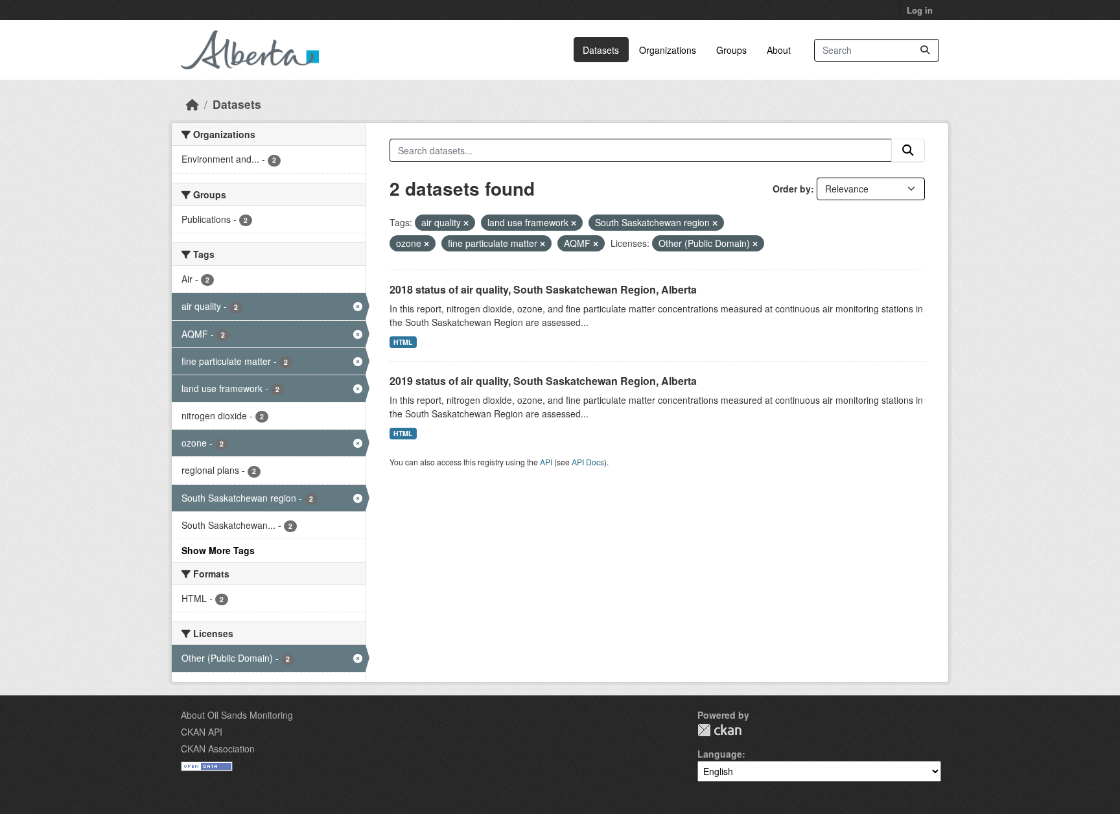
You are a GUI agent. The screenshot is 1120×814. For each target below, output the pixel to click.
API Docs (588, 461)
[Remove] (466, 223)
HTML (402, 342)
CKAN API (201, 731)
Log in (920, 10)
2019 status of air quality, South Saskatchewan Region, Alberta (543, 380)
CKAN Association (218, 748)
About (779, 49)
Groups (731, 49)
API (546, 461)
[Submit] (925, 50)
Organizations (667, 49)
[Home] (192, 104)
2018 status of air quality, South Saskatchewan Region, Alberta (543, 289)
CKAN (719, 730)
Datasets (601, 49)
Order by (792, 188)
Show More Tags (218, 550)
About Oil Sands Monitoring (237, 714)
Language (719, 753)
